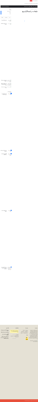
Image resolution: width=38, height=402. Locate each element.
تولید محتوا (25, 6)
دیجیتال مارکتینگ (9, 11)
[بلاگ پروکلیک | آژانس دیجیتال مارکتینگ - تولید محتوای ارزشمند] (30, 3)
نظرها (2, 17)
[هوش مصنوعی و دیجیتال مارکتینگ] (9, 81)
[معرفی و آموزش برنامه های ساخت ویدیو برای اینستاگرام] (9, 295)
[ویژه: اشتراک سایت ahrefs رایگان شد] (9, 151)
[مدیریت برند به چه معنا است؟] (9, 88)
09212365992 (17, 335)
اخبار (24, 330)
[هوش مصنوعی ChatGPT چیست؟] (9, 51)
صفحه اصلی (35, 6)
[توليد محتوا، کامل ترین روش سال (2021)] (9, 121)
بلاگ (33, 6)
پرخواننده (6, 17)
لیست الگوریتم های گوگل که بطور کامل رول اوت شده (4, 84)
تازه (9, 17)
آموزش (29, 6)
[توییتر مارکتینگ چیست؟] (9, 21)
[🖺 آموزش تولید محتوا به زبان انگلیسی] (9, 181)
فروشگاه (32, 6)
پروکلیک (28, 400)
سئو (27, 6)
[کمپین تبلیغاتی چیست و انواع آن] (9, 238)
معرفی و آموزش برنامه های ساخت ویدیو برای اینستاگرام (4, 268)
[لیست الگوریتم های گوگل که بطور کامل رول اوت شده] (9, 84)
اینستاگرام (26, 331)
